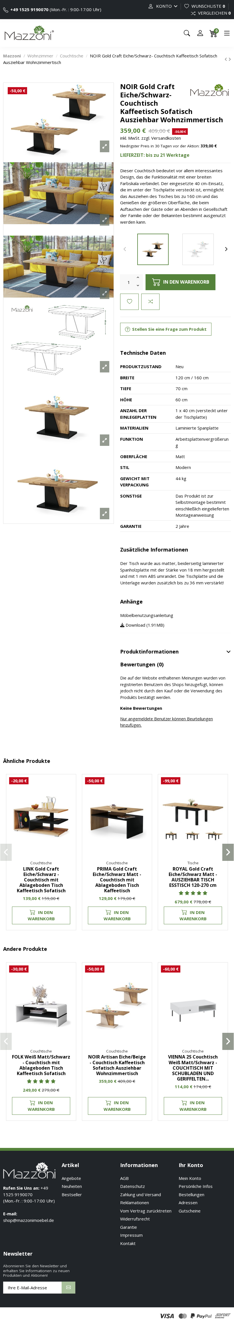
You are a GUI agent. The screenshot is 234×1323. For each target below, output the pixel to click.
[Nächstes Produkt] (229, 59)
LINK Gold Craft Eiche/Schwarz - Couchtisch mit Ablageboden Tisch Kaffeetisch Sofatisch (41, 880)
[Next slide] (226, 249)
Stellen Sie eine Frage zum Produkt (169, 329)
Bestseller (72, 1194)
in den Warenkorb (186, 281)
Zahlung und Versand (140, 1194)
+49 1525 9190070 (29, 9)
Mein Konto (190, 1178)
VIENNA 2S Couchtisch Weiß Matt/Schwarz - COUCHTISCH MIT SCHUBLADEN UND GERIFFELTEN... (193, 1068)
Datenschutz (132, 1186)
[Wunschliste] (68, 786)
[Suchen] (187, 33)
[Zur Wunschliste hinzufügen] (129, 302)
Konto (164, 6)
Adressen (188, 1202)
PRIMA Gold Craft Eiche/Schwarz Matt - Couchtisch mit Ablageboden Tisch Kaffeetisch (117, 880)
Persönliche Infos (196, 1186)
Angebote (71, 1178)
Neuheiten (72, 1186)
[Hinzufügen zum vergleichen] (150, 302)
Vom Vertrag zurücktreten (146, 1211)
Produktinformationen (149, 652)
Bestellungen (191, 1194)
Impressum (131, 1235)
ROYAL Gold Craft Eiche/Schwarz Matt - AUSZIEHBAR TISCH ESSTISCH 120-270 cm (193, 877)
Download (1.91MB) (144, 625)
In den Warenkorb (41, 915)
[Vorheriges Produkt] (226, 59)
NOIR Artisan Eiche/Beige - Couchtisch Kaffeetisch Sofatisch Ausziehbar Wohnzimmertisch (117, 1065)
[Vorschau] (68, 807)
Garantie (128, 1227)
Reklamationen (134, 1202)
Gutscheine (190, 1211)
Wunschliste (207, 6)
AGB (124, 1178)
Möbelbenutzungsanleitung (146, 615)
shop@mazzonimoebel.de (28, 1220)
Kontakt (128, 1243)
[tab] (175, 652)
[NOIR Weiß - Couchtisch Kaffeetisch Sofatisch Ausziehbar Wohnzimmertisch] (198, 249)
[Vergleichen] (68, 796)
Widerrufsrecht (135, 1219)
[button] (6, 852)
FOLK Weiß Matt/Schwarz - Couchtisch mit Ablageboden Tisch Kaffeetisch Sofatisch (41, 1065)
